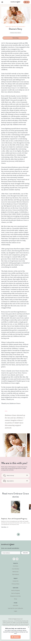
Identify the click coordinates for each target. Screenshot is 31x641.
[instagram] (17, 559)
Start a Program (15, 593)
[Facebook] (14, 559)
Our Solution (15, 569)
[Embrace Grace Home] (15, 2)
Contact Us (15, 581)
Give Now (15, 605)
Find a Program (15, 590)
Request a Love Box (15, 596)
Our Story (15, 566)
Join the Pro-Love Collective (15, 608)
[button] (2, 2)
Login (15, 611)
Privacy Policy (15, 584)
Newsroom (15, 571)
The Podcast (15, 574)
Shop (15, 599)
